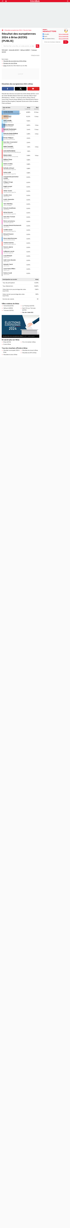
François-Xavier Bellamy (10, 133)
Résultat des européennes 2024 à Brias (14, 61)
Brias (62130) (7, 342)
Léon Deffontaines (9, 151)
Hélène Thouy (7, 159)
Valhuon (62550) (25, 50)
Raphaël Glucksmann (9, 129)
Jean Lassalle (7, 120)
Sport (45, 36)
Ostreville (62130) (14, 50)
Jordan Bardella (8, 112)
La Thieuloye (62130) (28, 306)
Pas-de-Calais (27, 30)
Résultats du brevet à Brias (30, 350)
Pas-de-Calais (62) (27, 312)
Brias (4, 65)
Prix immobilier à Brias (29, 342)
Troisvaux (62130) (8, 310)
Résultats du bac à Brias (10, 354)
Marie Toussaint (8, 146)
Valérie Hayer (7, 116)
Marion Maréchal (8, 125)
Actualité (46, 34)
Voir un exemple (63, 34)
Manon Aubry (7, 155)
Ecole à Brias (7, 344)
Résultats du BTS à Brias (29, 352)
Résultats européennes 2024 (13, 30)
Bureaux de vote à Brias (10, 63)
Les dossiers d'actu (49, 38)
